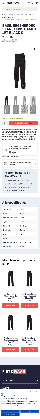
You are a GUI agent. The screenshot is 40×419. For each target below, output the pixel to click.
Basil (22, 213)
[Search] (34, 9)
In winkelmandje (21, 123)
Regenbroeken (7, 17)
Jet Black (23, 209)
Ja (21, 234)
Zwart (22, 218)
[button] (34, 49)
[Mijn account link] (32, 3)
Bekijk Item (10, 305)
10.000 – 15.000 (25, 242)
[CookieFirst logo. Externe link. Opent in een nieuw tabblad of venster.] (2, 394)
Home (4, 15)
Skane (22, 222)
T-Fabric (23, 226)
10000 (22, 246)
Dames (22, 230)
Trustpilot (26, 180)
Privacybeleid (34, 392)
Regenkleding (30, 15)
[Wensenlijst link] (28, 3)
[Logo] (13, 3)
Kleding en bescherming (16, 15)
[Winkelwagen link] (36, 3)
